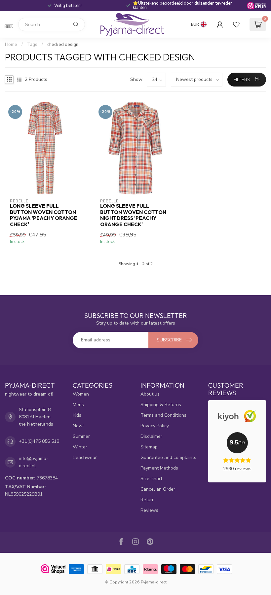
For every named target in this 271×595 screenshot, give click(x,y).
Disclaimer (151, 436)
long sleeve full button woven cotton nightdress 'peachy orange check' (133, 215)
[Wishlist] (236, 24)
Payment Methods (159, 468)
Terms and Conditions (163, 415)
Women (81, 394)
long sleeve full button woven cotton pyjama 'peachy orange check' (43, 215)
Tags (32, 45)
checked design (62, 45)
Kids (77, 415)
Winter (80, 447)
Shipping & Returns (160, 405)
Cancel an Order (157, 489)
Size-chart (151, 478)
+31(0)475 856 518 (39, 441)
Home (11, 45)
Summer (81, 436)
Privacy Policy (154, 426)
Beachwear (85, 457)
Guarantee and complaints (168, 457)
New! (78, 426)
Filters (243, 80)
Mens (78, 405)
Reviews (149, 510)
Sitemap (149, 447)
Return (147, 500)
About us (150, 394)
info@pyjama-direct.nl (33, 462)
